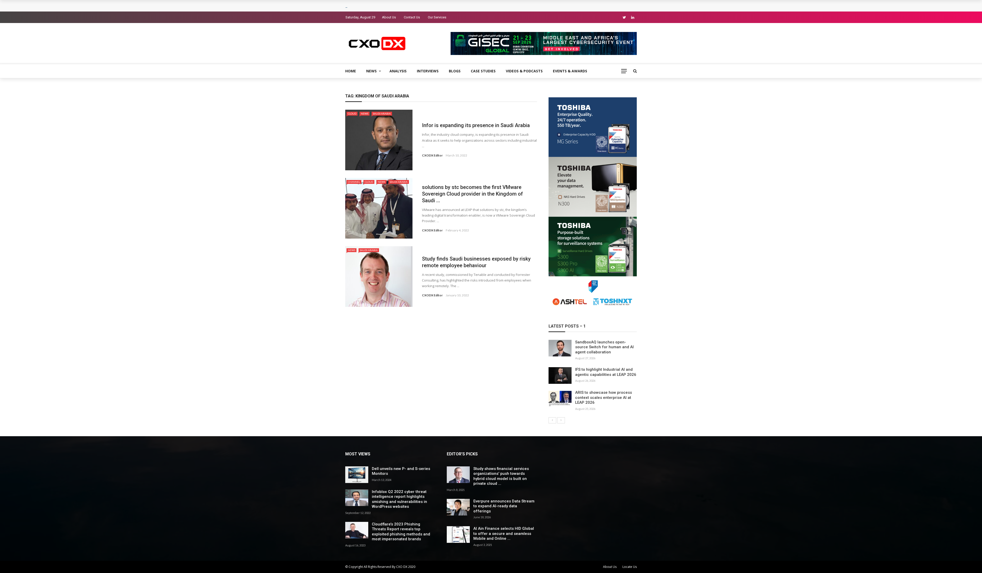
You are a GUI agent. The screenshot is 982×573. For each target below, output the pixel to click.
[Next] (561, 420)
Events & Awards (570, 71)
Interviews (428, 71)
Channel (354, 181)
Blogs (455, 71)
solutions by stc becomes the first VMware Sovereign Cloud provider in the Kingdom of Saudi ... (472, 194)
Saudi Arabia (382, 113)
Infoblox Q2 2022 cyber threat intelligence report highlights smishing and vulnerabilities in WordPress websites (399, 499)
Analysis (398, 71)
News (371, 71)
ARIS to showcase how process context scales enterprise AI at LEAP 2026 (603, 397)
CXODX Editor (432, 155)
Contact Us (412, 17)
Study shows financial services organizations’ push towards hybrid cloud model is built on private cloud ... (501, 476)
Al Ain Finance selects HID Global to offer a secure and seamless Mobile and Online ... (503, 533)
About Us (389, 17)
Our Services (437, 17)
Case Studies (483, 71)
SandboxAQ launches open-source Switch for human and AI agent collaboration (604, 347)
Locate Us (629, 567)
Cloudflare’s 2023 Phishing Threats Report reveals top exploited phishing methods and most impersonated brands (401, 532)
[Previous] (552, 420)
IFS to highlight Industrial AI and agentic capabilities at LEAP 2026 (605, 372)
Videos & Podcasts (524, 71)
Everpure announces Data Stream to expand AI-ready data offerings (503, 506)
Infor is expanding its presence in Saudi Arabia (476, 125)
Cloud (352, 113)
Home (350, 71)
